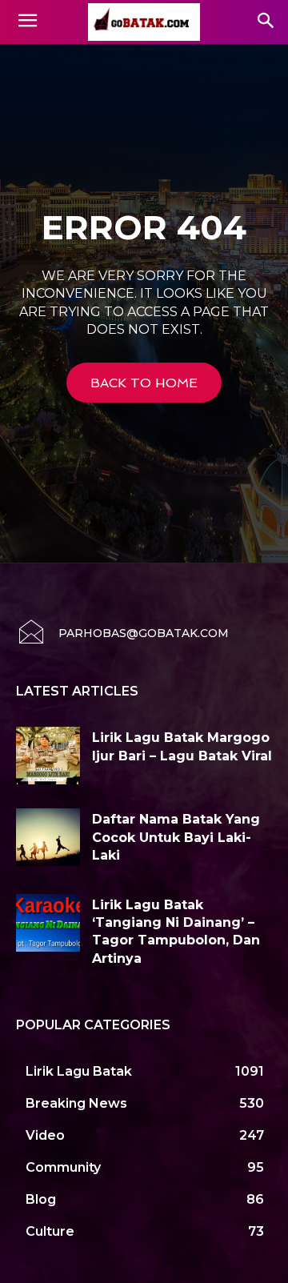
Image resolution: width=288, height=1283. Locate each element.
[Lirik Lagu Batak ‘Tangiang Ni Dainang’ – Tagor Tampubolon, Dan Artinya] (48, 923)
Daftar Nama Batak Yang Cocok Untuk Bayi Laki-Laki (176, 837)
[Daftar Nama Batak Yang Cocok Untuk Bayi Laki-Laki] (48, 837)
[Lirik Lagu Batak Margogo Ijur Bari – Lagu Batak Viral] (48, 755)
